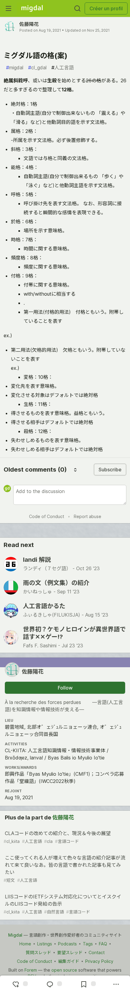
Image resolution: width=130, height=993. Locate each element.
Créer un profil (106, 8)
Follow (65, 688)
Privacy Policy (99, 961)
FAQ (103, 943)
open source (64, 970)
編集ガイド (68, 961)
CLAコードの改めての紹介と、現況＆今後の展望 (57, 837)
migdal (14, 67)
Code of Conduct (46, 516)
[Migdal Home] (32, 8)
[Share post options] (116, 984)
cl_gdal (37, 67)
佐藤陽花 (29, 24)
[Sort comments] (75, 469)
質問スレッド (38, 952)
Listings (44, 943)
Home (25, 943)
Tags (88, 943)
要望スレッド (70, 952)
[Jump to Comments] (53, 984)
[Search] (77, 8)
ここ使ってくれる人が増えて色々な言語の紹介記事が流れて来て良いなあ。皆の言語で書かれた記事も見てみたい (64, 869)
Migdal (15, 935)
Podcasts (67, 943)
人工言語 (62, 67)
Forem (30, 970)
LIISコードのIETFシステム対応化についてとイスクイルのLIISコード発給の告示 (62, 904)
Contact (97, 952)
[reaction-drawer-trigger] (19, 984)
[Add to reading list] (87, 984)
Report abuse (87, 516)
